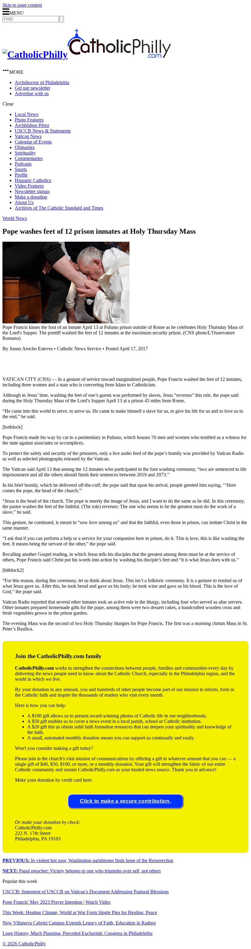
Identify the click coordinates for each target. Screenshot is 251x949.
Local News (26, 114)
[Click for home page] (86, 54)
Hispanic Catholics (33, 180)
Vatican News (28, 136)
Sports (21, 169)
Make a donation (31, 196)
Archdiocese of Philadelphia (42, 82)
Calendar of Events (33, 141)
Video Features (29, 185)
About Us (24, 202)
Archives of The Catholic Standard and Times (59, 207)
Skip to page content (22, 5)
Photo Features (29, 119)
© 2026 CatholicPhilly (24, 943)
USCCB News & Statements (43, 130)
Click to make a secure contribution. (125, 801)
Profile (21, 174)
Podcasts (23, 163)
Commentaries (29, 158)
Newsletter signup (32, 191)
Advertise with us (32, 93)
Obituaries (25, 147)
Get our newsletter (32, 88)
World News (14, 218)
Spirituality (25, 152)
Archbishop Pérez (32, 125)
